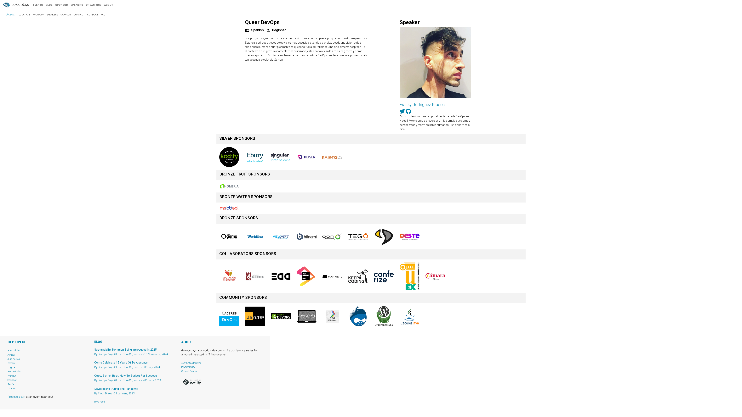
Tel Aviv (11, 388)
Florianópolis (14, 371)
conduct (92, 14)
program (38, 14)
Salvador (12, 380)
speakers (52, 14)
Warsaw (12, 375)
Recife (11, 384)
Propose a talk (16, 396)
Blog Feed (99, 401)
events (38, 4)
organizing (93, 4)
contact (79, 14)
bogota (11, 367)
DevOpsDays (20, 5)
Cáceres (9, 14)
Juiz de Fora (14, 359)
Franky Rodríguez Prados (422, 104)
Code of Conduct (190, 371)
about (108, 4)
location (24, 14)
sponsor (61, 4)
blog (49, 4)
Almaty (11, 354)
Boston (11, 363)
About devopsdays (191, 362)
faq (103, 14)
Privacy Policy (188, 366)
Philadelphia (14, 350)
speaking (77, 4)
